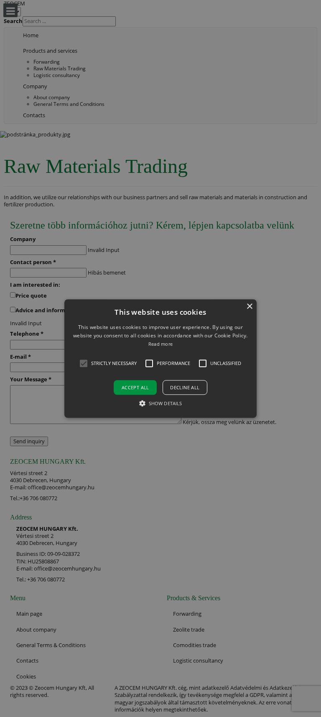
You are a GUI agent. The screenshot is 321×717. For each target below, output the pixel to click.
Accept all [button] (135, 387)
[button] (160, 358)
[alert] (160, 358)
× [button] (249, 306)
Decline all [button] (184, 387)
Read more (160, 344)
